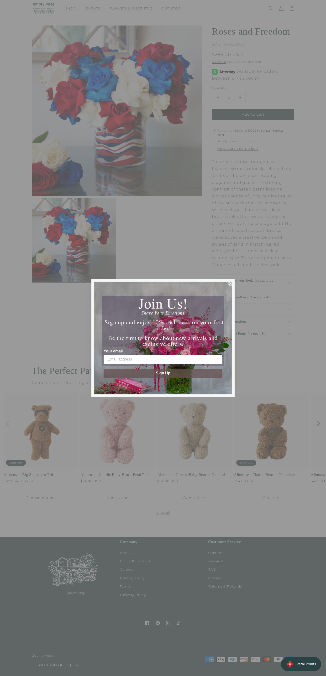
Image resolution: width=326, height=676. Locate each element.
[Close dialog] (230, 283)
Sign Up (163, 373)
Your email (113, 351)
